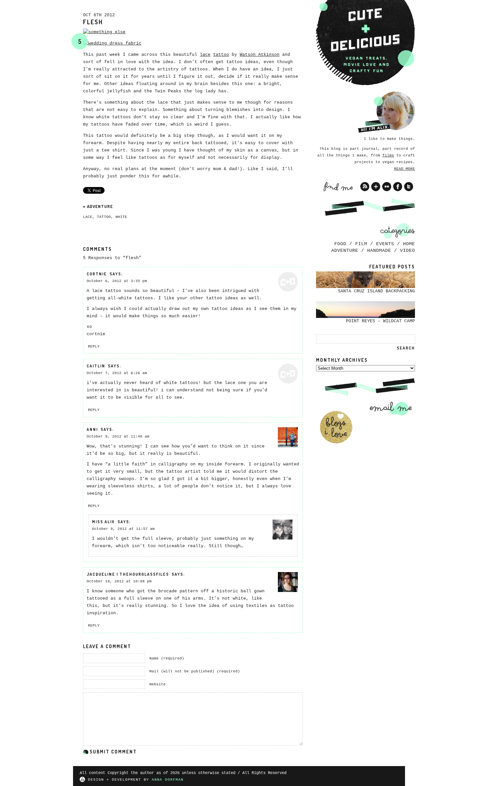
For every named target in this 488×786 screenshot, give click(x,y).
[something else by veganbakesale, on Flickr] (104, 32)
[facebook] (397, 186)
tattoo (221, 54)
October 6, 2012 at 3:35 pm (117, 281)
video (407, 250)
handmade (379, 250)
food (340, 243)
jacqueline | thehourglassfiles (128, 574)
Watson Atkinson (260, 54)
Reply (94, 346)
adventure (100, 206)
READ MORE (404, 169)
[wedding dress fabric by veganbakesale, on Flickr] (112, 43)
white (121, 217)
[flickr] (386, 186)
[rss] (364, 186)
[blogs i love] (336, 427)
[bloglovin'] (375, 186)
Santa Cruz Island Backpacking (376, 291)
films (388, 155)
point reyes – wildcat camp (380, 321)
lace (205, 54)
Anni (92, 429)
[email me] (388, 408)
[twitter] (408, 186)
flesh (93, 22)
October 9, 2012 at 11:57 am (123, 529)
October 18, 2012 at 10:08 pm (119, 581)
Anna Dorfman (168, 780)
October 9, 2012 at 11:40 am (118, 437)
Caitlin (96, 365)
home (409, 243)
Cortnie (97, 273)
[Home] (365, 43)
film (361, 243)
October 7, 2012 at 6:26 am (117, 373)
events (385, 243)
